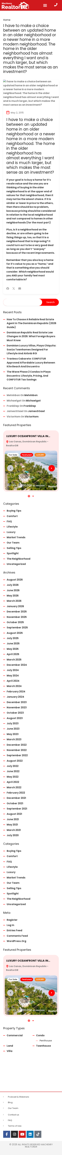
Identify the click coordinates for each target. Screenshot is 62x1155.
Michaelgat (33, 400)
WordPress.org (16, 941)
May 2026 (13, 595)
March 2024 (14, 686)
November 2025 (17, 617)
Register (12, 920)
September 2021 (17, 808)
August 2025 (15, 633)
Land (10, 1045)
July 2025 (13, 638)
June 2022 (13, 771)
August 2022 (15, 760)
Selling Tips (14, 548)
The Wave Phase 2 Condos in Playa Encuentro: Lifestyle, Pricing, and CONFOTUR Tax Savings (29, 375)
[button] (45, 5)
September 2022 (17, 755)
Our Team (13, 542)
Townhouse (43, 1045)
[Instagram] (14, 1134)
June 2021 (13, 819)
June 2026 (13, 590)
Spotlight (13, 553)
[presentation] (10, 468)
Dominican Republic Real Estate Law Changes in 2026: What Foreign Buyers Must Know (31, 336)
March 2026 (14, 601)
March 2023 (14, 739)
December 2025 (17, 611)
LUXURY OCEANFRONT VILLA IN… (28, 436)
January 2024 (15, 696)
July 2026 (13, 585)
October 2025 (15, 622)
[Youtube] (22, 1134)
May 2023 (13, 734)
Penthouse (46, 1040)
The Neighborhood (18, 558)
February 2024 (16, 691)
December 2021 (16, 798)
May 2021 (12, 824)
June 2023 (13, 728)
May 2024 (13, 675)
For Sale (13, 454)
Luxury (11, 532)
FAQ (9, 521)
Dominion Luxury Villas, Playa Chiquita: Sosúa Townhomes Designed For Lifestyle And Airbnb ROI (31, 349)
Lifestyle (12, 526)
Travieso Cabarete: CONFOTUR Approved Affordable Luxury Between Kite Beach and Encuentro (31, 362)
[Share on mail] (19, 288)
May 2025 (13, 649)
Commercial (15, 1035)
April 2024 (13, 680)
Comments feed (17, 936)
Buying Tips (14, 510)
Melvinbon (31, 395)
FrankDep (30, 406)
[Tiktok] (37, 1134)
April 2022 (13, 782)
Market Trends (16, 537)
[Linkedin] (30, 1134)
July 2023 (13, 723)
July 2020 (13, 835)
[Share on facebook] (7, 288)
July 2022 (12, 766)
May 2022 (12, 776)
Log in (10, 925)
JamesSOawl (36, 411)
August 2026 (15, 579)
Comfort (12, 516)
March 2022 (14, 787)
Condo (40, 1035)
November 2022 (17, 750)
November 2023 (17, 707)
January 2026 (15, 606)
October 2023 (15, 712)
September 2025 (17, 627)
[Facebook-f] (6, 1134)
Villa (9, 1051)
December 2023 (17, 702)
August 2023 (15, 718)
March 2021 (14, 830)
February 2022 (16, 792)
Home (6, 20)
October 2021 (15, 803)
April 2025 (13, 654)
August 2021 (14, 814)
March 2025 (14, 659)
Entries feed (14, 930)
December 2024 (17, 665)
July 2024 (13, 670)
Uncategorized (16, 564)
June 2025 (13, 643)
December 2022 (17, 744)
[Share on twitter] (13, 288)
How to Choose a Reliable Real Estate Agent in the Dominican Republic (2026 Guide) (31, 323)
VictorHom (31, 416)
